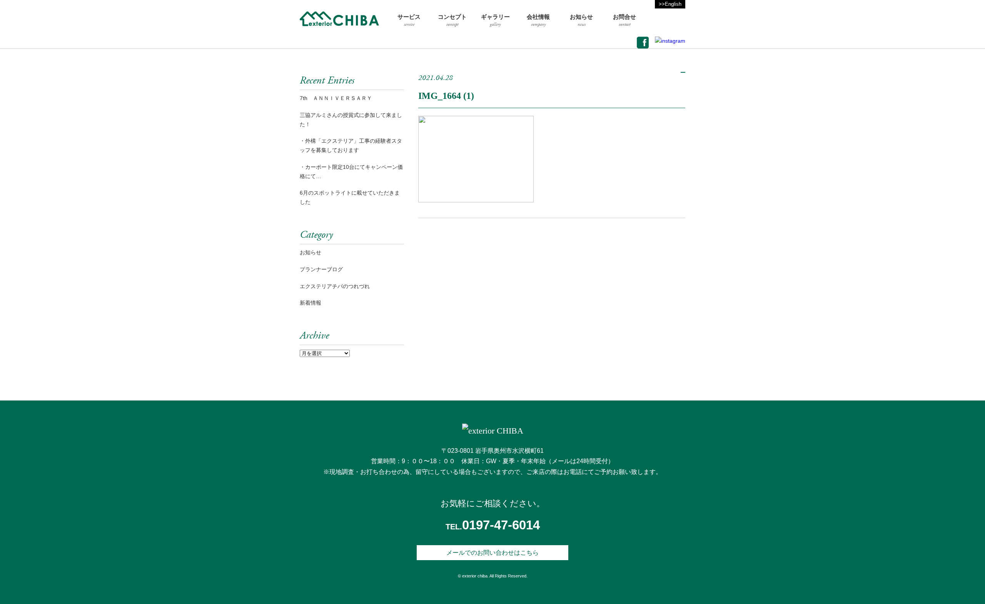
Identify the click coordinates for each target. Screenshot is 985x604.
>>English (670, 4)
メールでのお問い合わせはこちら (492, 552)
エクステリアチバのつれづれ (335, 286)
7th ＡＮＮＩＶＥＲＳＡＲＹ (336, 98)
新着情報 (310, 303)
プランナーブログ (321, 269)
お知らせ (310, 252)
